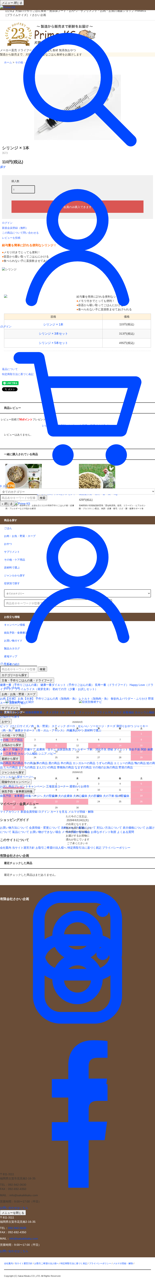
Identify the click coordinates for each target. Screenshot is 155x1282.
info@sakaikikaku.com (23, 1238)
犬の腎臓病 (50, 795)
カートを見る (58, 811)
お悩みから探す (10, 716)
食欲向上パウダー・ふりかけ (129, 698)
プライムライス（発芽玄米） (33, 689)
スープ (4, 702)
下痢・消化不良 (97, 749)
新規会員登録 (29, 811)
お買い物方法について (14, 827)
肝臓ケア (30, 749)
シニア (42, 753)
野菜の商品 (126, 767)
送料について (69, 827)
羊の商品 (66, 763)
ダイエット (121, 749)
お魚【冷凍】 (26, 698)
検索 (42, 498)
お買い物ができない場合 (45, 831)
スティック (59, 726)
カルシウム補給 (145, 712)
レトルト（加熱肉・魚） (94, 698)
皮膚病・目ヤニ (46, 749)
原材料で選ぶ (17, 702)
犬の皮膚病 (65, 795)
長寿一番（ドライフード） (112, 684)
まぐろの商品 (27, 767)
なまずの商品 (83, 767)
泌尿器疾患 (64, 749)
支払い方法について (109, 827)
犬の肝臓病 (95, 795)
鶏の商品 (5, 763)
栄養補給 (128, 712)
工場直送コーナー (57, 786)
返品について (20, 831)
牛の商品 (30, 763)
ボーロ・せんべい (78, 726)
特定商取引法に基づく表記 (84, 847)
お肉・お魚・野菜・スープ (19, 694)
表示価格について (134, 827)
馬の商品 (17, 763)
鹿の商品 (54, 763)
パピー (52, 753)
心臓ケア (5, 749)
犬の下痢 (108, 795)
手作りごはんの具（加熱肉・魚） (57, 698)
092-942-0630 (17, 1228)
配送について (87, 827)
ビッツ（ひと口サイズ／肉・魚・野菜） (25, 726)
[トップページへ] (7, 7)
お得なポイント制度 (103, 831)
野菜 (151, 698)
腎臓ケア (17, 749)
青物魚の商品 (65, 767)
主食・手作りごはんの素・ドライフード (27, 680)
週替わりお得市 (79, 786)
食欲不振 (134, 749)
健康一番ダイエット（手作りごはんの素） (67, 684)
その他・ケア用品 (13, 735)
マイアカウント (10, 811)
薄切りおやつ (124, 726)
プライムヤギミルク (109, 712)
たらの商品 (11, 767)
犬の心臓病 (80, 795)
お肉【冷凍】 (8, 698)
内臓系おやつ (75, 730)
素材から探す (10, 758)
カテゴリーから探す (14, 675)
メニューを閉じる (13, 1213)
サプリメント (10, 708)
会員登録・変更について (44, 827)
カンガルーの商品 (84, 763)
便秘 (110, 749)
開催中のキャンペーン (16, 782)
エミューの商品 (124, 763)
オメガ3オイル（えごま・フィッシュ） (71, 712)
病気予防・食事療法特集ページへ (21, 795)
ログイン (44, 811)
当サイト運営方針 (23, 847)
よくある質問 (125, 831)
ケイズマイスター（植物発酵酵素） (22, 712)
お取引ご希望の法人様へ (51, 847)
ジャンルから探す (13, 772)
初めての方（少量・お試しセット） (75, 689)
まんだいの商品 (46, 767)
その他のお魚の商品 (105, 767)
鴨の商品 (140, 763)
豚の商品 (42, 763)
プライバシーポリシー (116, 847)
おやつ (6, 721)
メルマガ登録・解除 (81, 811)
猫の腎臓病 (122, 795)
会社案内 (5, 847)
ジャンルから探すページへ (17, 776)
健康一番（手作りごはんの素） (20, 684)
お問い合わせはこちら (14, 1207)
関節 (144, 749)
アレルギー (79, 749)
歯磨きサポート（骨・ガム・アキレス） (40, 730)
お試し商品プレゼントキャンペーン (22, 786)
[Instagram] (77, 1012)
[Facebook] (77, 1168)
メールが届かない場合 (76, 831)
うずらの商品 (104, 763)
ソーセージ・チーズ (102, 726)
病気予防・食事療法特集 (17, 791)
